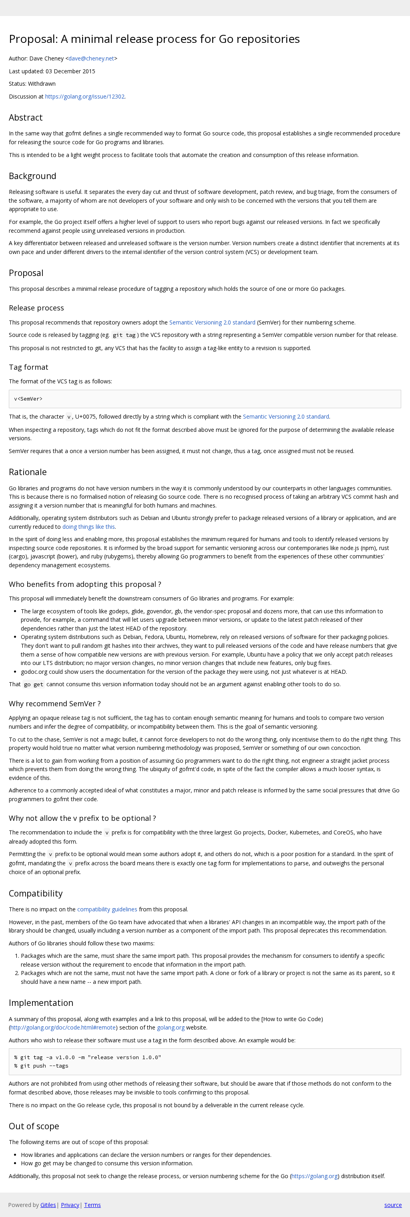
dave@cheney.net (91, 58)
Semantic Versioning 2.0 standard (212, 322)
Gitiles (48, 1205)
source (393, 1205)
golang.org (171, 1027)
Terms (92, 1205)
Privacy (70, 1205)
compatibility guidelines (107, 909)
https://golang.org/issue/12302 (85, 96)
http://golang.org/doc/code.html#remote (63, 1027)
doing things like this (88, 526)
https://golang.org (314, 1176)
